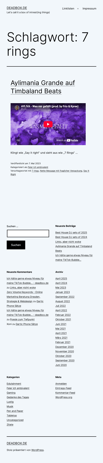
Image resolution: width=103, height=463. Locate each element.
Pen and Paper (15, 411)
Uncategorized (15, 420)
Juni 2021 (60, 324)
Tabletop (12, 415)
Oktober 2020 (63, 356)
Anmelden (61, 383)
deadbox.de (17, 8)
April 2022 (61, 310)
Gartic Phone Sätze (27, 324)
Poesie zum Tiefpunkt (22, 319)
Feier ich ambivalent (38, 167)
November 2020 (64, 351)
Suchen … (12, 226)
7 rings (35, 170)
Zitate (10, 424)
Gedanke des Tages (18, 397)
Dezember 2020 (64, 346)
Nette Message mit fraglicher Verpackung (61, 170)
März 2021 (61, 337)
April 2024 (61, 283)
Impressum (89, 8)
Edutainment (14, 383)
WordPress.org (63, 397)
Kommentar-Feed (65, 392)
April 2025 (61, 278)
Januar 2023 (62, 292)
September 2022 (64, 296)
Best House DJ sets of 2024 (71, 237)
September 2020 (64, 360)
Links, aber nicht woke (68, 241)
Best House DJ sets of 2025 (71, 232)
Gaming (11, 392)
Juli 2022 (60, 305)
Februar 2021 (62, 342)
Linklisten (68, 8)
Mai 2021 (60, 328)
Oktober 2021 (63, 319)
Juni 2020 (61, 365)
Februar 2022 (63, 314)
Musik (10, 406)
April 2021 (61, 333)
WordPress (37, 450)
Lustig (10, 401)
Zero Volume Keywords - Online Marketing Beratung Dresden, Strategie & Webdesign (25, 297)
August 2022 (62, 301)
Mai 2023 (60, 287)
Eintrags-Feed (63, 388)
